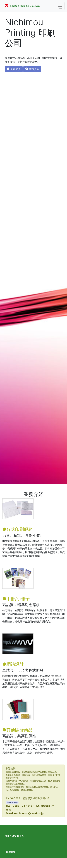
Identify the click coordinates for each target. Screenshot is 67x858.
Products (10, 851)
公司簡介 (16, 69)
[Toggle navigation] (60, 6)
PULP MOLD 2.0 (14, 836)
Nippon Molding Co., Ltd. (25, 5)
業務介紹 (34, 69)
